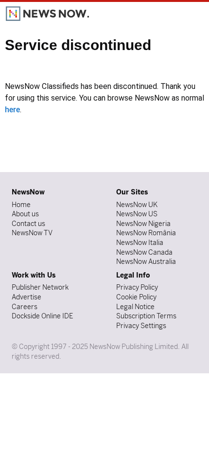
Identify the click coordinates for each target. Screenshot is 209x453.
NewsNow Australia (146, 261)
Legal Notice (135, 306)
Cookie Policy (136, 297)
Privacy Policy (137, 287)
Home (21, 204)
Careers (24, 306)
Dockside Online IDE (42, 316)
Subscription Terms (146, 316)
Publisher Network (40, 287)
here (12, 109)
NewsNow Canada (144, 252)
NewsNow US (136, 213)
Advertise (26, 297)
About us (25, 213)
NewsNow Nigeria (143, 223)
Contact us (28, 223)
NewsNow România (146, 232)
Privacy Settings (141, 325)
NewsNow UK (136, 204)
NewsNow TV (32, 232)
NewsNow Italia (139, 242)
